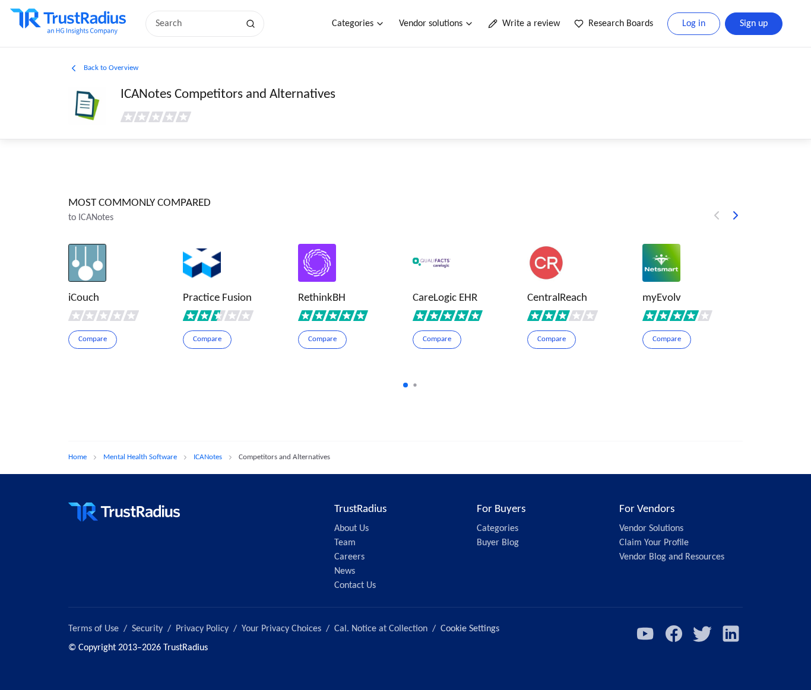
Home (77, 457)
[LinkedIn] (730, 633)
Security (147, 629)
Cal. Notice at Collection (380, 629)
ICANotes (208, 457)
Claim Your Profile (654, 543)
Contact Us (355, 585)
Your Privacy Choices (281, 629)
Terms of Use (93, 629)
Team (345, 543)
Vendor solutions (430, 23)
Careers (349, 557)
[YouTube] (645, 633)
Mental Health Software (140, 457)
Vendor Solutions (651, 528)
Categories (352, 23)
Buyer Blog (498, 543)
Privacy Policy (202, 629)
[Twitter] (702, 633)
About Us (351, 528)
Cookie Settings (470, 629)
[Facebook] (673, 633)
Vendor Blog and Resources (671, 557)
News (344, 571)
